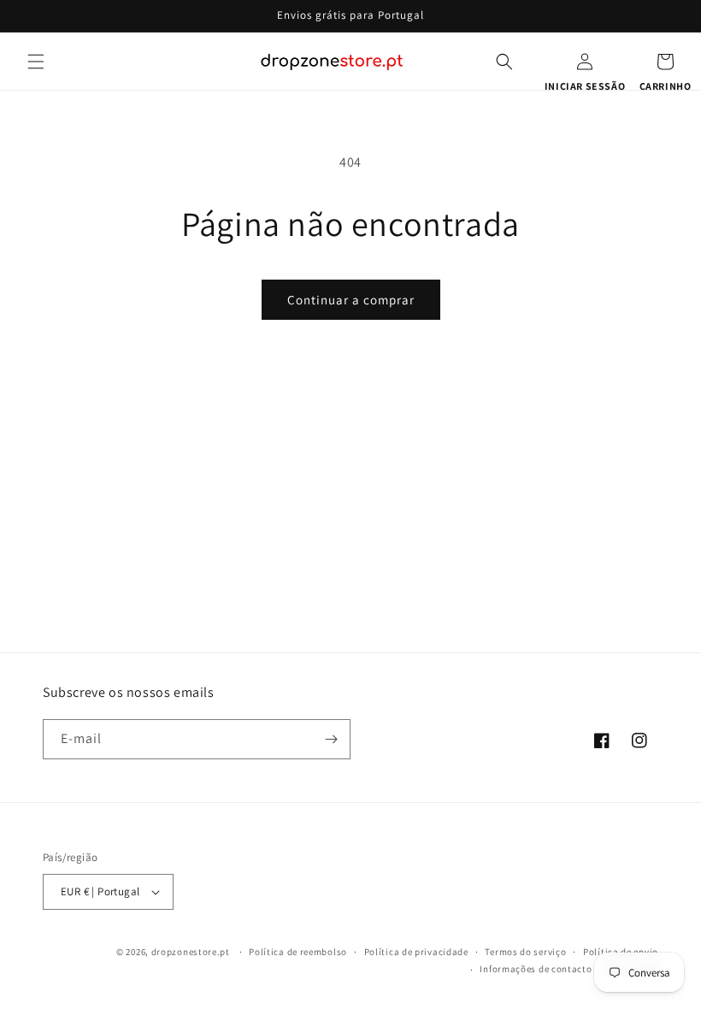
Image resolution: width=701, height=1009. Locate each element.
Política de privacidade (416, 952)
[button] (36, 61)
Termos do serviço (525, 952)
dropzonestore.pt (190, 952)
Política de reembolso (298, 952)
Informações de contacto (536, 969)
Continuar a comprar (351, 300)
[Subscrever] (331, 739)
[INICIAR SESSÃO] (585, 61)
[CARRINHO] (665, 61)
